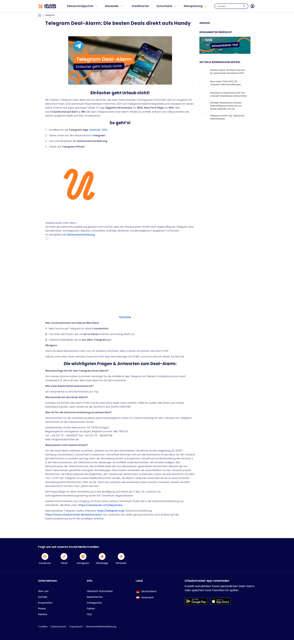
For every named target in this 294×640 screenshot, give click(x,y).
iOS (104, 130)
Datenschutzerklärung (81, 234)
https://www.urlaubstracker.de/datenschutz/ (73, 514)
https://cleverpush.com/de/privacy (100, 505)
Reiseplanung (193, 6)
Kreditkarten (140, 6)
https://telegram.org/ (110, 510)
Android (95, 130)
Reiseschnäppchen (80, 6)
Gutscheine (164, 6)
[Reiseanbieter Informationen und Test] (224, 53)
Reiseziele (111, 6)
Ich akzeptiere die (70, 234)
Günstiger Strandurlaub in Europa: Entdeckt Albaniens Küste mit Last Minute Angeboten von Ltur (226, 106)
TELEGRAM (124, 317)
